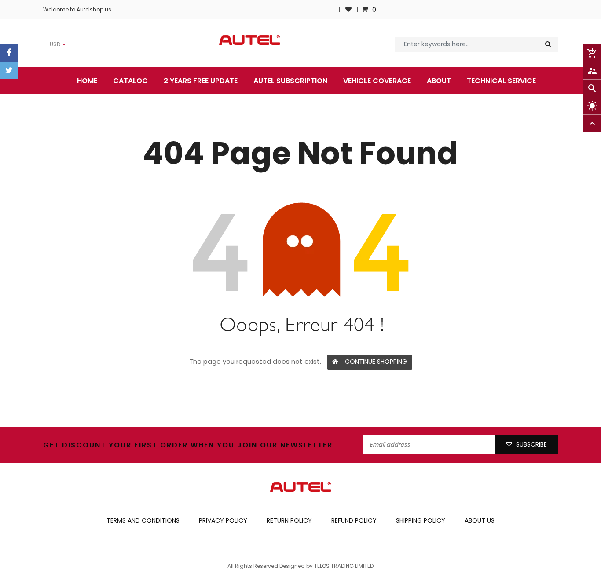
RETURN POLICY (289, 520)
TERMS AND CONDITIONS (143, 520)
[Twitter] (9, 70)
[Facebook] (9, 53)
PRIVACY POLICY (223, 520)
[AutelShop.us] (300, 486)
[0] (366, 9)
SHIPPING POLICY (420, 520)
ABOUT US (480, 520)
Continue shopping (376, 361)
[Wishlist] (348, 9)
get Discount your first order (115, 445)
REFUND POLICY (354, 520)
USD (49, 39)
